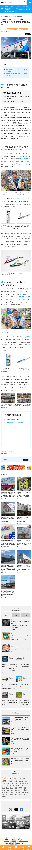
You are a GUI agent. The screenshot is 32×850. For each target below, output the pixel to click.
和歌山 (21, 781)
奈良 (12, 783)
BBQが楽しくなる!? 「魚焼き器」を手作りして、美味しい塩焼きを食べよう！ (20, 729)
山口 (26, 783)
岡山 (14, 785)
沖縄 (3, 790)
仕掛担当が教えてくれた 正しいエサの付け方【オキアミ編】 (8, 702)
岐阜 (10, 785)
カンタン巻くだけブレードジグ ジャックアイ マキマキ (14, 225)
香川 (16, 794)
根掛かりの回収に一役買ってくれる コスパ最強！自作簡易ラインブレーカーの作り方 (20, 750)
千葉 (15, 781)
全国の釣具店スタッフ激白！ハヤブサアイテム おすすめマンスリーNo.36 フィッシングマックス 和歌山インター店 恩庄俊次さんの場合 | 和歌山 (8, 543)
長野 (3, 794)
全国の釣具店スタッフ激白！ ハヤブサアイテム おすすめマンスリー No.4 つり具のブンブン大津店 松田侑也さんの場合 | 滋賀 (23, 495)
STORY (18, 6)
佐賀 (24, 778)
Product (3, 31)
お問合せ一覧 (6, 841)
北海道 (10, 781)
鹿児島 (4, 796)
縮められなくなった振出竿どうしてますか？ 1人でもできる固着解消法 (8, 687)
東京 (20, 788)
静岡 (11, 794)
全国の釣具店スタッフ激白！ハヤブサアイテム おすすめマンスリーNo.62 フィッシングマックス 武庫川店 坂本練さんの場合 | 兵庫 (23, 568)
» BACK (5, 460)
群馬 (19, 792)
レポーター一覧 (21, 839)
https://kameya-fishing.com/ (14, 422)
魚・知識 (4, 451)
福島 (12, 792)
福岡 (7, 792)
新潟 (16, 788)
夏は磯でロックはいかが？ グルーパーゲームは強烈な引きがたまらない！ (20, 760)
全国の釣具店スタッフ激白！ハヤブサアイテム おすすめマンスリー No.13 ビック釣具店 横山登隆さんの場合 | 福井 (8, 519)
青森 (7, 794)
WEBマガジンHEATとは (10, 839)
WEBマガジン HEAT (10, 6)
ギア (10, 451)
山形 (3, 785)
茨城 (23, 792)
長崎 (26, 792)
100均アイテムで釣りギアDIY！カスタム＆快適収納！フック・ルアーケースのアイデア (8, 669)
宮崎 (20, 783)
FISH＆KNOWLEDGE (12, 29)
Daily (6, 615)
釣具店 (5, 454)
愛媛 (7, 788)
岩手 (17, 785)
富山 (23, 783)
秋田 (15, 792)
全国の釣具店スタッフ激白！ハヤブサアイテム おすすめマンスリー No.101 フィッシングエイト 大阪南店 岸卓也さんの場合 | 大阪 (8, 592)
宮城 (15, 783)
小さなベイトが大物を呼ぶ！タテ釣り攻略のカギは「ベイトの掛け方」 (20, 649)
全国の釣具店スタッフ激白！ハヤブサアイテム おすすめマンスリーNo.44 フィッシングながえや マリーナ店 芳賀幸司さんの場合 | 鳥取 (8, 568)
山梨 (7, 785)
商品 (2, 454)
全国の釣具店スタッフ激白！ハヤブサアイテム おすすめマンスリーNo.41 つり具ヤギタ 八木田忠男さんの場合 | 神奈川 (24, 542)
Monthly (25, 615)
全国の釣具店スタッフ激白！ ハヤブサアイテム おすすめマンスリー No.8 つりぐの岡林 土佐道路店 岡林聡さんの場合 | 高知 (8, 494)
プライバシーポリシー (23, 841)
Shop (7, 31)
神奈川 (24, 790)
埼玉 (26, 781)
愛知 (11, 788)
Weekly (16, 615)
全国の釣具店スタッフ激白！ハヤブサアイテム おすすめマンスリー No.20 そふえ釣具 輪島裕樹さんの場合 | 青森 (24, 519)
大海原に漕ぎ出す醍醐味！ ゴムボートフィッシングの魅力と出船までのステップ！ (20, 719)
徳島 (3, 788)
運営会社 (14, 841)
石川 (19, 790)
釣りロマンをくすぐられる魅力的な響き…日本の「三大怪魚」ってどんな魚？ (22, 702)
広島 (25, 785)
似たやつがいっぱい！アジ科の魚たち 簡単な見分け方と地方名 (22, 667)
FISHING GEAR (25, 6)
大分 (3, 783)
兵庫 (4, 781)
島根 (22, 785)
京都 (19, 778)
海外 (7, 790)
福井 (3, 792)
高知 (20, 794)
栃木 (25, 788)
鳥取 (24, 794)
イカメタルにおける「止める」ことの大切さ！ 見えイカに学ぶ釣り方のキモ (20, 739)
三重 (15, 778)
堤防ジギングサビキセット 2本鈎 (9, 370)
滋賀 (12, 790)
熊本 (16, 790)
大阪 (8, 783)
